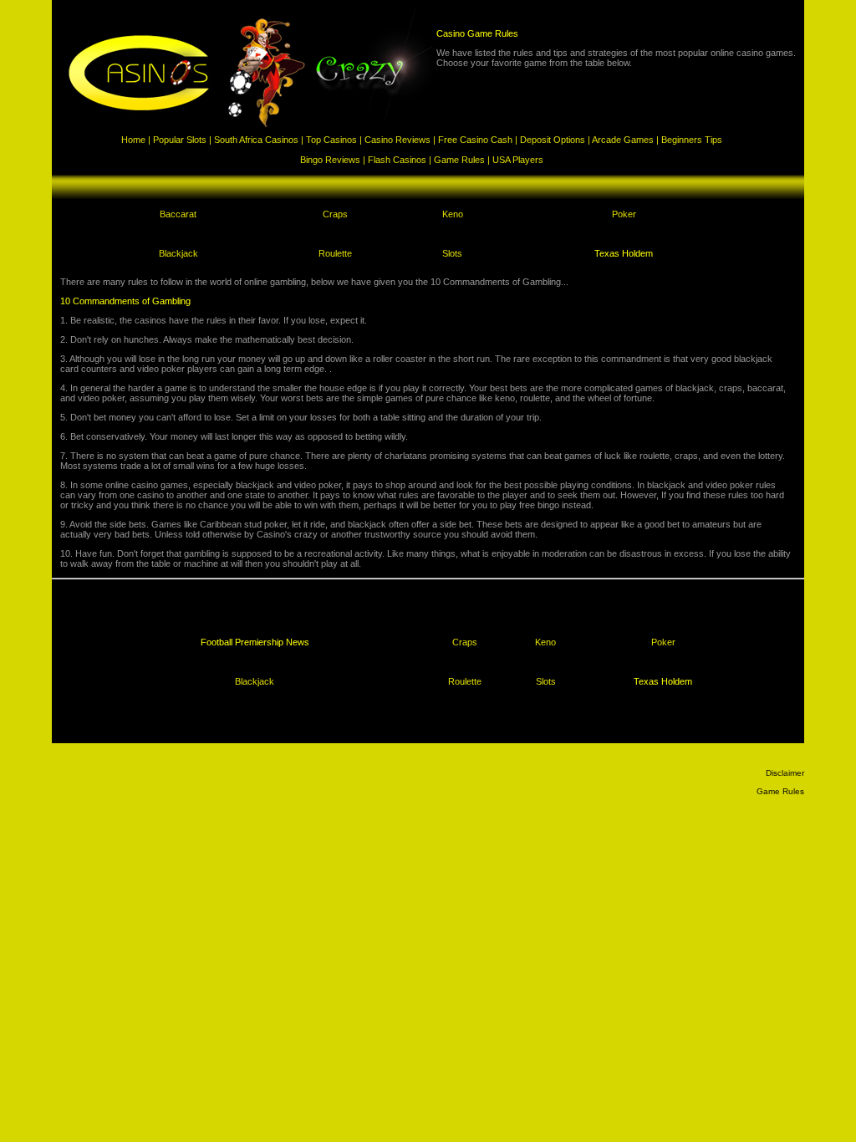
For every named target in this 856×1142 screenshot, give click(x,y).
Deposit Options (552, 140)
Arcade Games (623, 140)
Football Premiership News (255, 642)
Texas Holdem (623, 253)
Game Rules (459, 160)
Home (133, 140)
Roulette (335, 253)
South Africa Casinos (256, 140)
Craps (335, 214)
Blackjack (178, 253)
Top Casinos (331, 140)
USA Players (517, 160)
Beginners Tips (691, 140)
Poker (624, 214)
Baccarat (178, 214)
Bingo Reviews (330, 160)
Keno (452, 214)
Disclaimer (785, 772)
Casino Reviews (397, 140)
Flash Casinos (397, 160)
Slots (452, 253)
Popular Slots (179, 140)
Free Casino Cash (475, 140)
